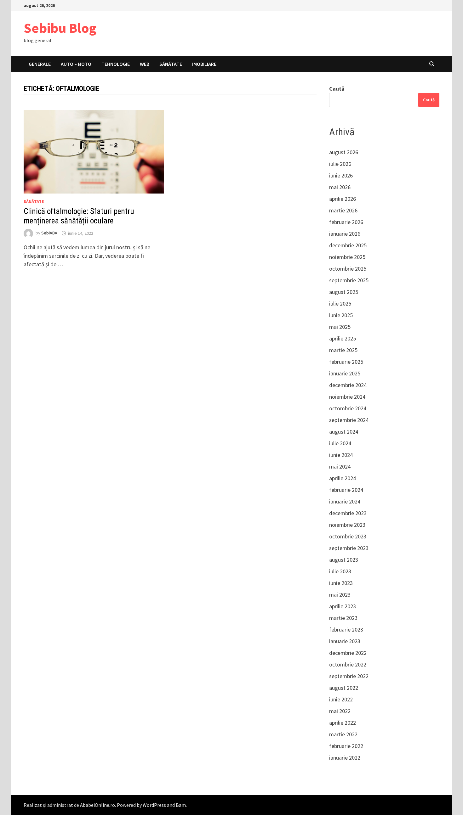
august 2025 (343, 291)
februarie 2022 (346, 746)
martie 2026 (343, 210)
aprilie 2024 (342, 478)
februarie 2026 (346, 222)
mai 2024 (340, 466)
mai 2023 (340, 594)
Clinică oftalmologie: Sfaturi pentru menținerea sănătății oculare (79, 216)
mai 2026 (340, 187)
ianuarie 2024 (344, 501)
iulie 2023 (340, 571)
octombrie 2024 (347, 408)
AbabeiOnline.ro (97, 805)
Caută (336, 88)
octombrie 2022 (347, 664)
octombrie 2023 (347, 536)
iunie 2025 (341, 315)
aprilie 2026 (342, 198)
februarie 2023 (346, 629)
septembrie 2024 (349, 420)
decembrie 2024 (348, 385)
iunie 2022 (341, 699)
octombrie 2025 (347, 268)
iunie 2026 (341, 175)
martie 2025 (343, 350)
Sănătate (170, 64)
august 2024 (343, 431)
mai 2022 (340, 711)
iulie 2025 (340, 303)
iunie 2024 (341, 454)
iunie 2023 (341, 583)
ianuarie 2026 (344, 233)
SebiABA (49, 233)
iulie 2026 (340, 163)
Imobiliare (204, 64)
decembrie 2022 (348, 652)
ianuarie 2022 (344, 757)
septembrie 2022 (349, 676)
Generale (40, 64)
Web (144, 64)
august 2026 (343, 152)
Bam (181, 805)
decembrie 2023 (348, 513)
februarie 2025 (346, 361)
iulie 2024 (340, 443)
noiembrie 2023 (347, 524)
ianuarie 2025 (344, 373)
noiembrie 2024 (347, 396)
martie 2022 (343, 734)
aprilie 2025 (342, 338)
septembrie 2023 (349, 548)
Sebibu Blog (60, 28)
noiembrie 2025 (347, 257)
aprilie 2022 (342, 722)
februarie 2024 (346, 489)
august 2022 (343, 687)
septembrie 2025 (349, 280)
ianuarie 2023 (344, 641)
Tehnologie (115, 64)
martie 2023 (343, 617)
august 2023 (343, 559)
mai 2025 (340, 326)
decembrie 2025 (348, 245)
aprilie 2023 (342, 606)
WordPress (154, 805)
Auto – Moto (76, 64)
